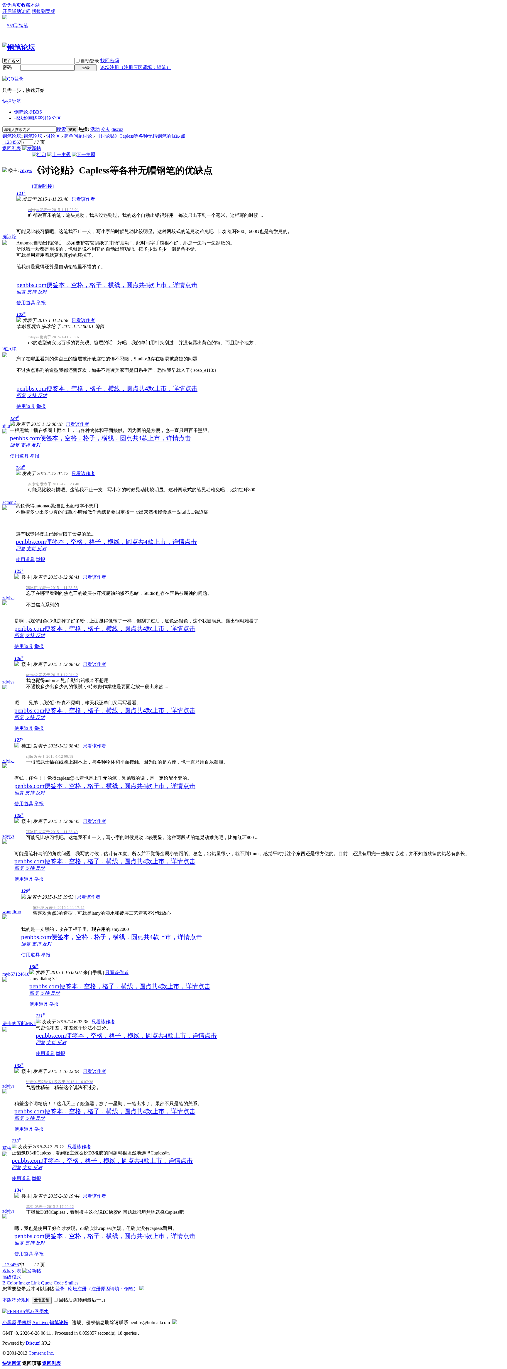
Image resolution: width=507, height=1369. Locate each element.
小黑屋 (9, 1322)
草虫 (7, 1148)
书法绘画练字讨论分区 (37, 118)
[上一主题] (59, 154)
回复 (21, 291)
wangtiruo (11, 911)
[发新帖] (31, 148)
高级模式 (11, 1277)
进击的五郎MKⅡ (19, 1023)
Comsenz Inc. (41, 1353)
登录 (60, 1288)
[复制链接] (43, 186)
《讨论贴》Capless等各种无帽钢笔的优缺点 (140, 136)
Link (35, 1282)
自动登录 (89, 60)
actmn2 (9, 502)
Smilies (71, 1282)
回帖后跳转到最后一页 (82, 1299)
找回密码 (109, 60)
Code (59, 1282)
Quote (47, 1282)
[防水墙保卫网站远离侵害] (174, 1322)
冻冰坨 (9, 236)
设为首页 (11, 5)
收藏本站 (30, 5)
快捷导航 (11, 101)
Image (24, 1282)
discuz (117, 129)
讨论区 (53, 136)
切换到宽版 (43, 11)
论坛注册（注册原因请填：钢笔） (135, 67)
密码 (7, 67)
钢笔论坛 (28, 111)
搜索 (61, 129)
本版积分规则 (16, 1299)
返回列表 (11, 148)
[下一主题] (83, 154)
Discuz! (33, 1343)
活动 (95, 129)
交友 (105, 129)
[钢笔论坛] (18, 47)
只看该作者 (83, 199)
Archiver (40, 1322)
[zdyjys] (4, 170)
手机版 (24, 1322)
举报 (41, 302)
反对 (42, 291)
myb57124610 (15, 974)
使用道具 (25, 302)
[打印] (39, 154)
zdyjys (26, 170)
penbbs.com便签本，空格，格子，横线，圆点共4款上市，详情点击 (106, 284)
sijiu (6, 425)
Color (12, 1282)
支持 (32, 291)
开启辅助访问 (16, 11)
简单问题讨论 (78, 136)
